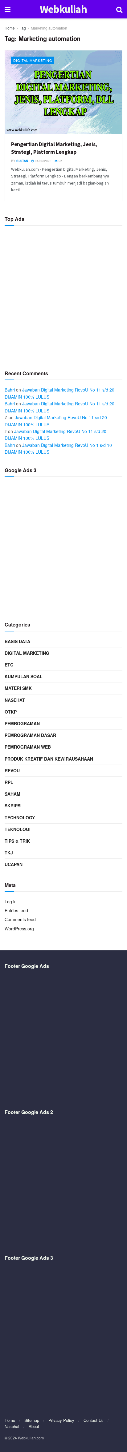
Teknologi (18, 829)
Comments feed (20, 919)
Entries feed (16, 910)
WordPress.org (19, 928)
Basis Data (17, 641)
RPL (9, 782)
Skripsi (13, 805)
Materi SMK (18, 688)
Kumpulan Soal (24, 676)
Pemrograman (22, 723)
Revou (12, 770)
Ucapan (14, 864)
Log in (11, 901)
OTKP (11, 712)
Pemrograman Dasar (30, 735)
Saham (12, 794)
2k (60, 161)
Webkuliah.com (31, 1437)
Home (10, 27)
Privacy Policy (61, 1420)
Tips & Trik (17, 841)
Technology (20, 817)
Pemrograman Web (28, 747)
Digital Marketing (32, 60)
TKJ (9, 852)
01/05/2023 (42, 161)
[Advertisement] (63, 295)
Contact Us (94, 1420)
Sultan (22, 161)
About (34, 1426)
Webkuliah (63, 9)
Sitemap (31, 1420)
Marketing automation (49, 27)
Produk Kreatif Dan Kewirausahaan (49, 759)
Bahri (10, 390)
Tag (23, 27)
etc (9, 665)
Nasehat (15, 700)
